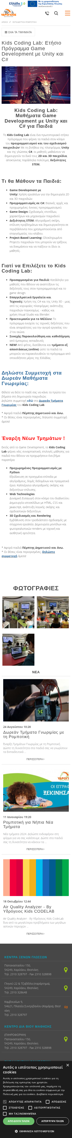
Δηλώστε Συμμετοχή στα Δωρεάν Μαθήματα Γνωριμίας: (32, 378)
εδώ (30, 401)
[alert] (36, 1099)
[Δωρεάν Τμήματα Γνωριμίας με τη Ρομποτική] (36, 700)
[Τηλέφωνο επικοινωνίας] (47, 13)
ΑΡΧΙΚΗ (5, 22)
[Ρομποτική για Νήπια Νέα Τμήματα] (36, 790)
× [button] (67, 1065)
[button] (36, 1131)
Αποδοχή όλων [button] (18, 1121)
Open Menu (67, 13)
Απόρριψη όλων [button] (52, 1121)
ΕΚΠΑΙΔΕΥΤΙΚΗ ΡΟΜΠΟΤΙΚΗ (25, 22)
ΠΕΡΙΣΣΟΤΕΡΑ (34, 759)
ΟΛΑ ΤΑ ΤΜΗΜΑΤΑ (19, 32)
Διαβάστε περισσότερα (50, 1094)
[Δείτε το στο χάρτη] (66, 970)
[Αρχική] (8, 13)
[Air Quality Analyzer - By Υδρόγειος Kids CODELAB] (36, 877)
